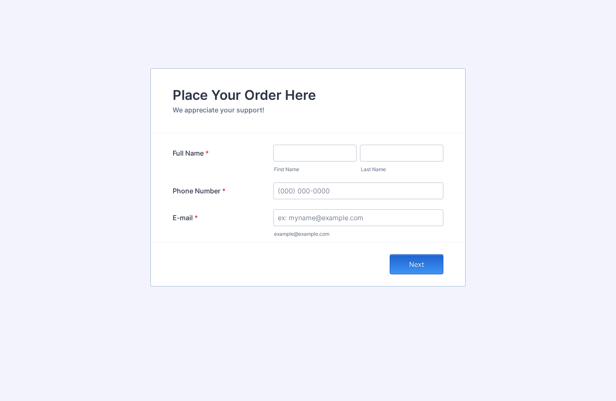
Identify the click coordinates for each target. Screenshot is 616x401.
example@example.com (301, 234)
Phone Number (199, 191)
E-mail (185, 218)
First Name (286, 169)
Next (416, 264)
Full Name (191, 153)
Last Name (373, 169)
